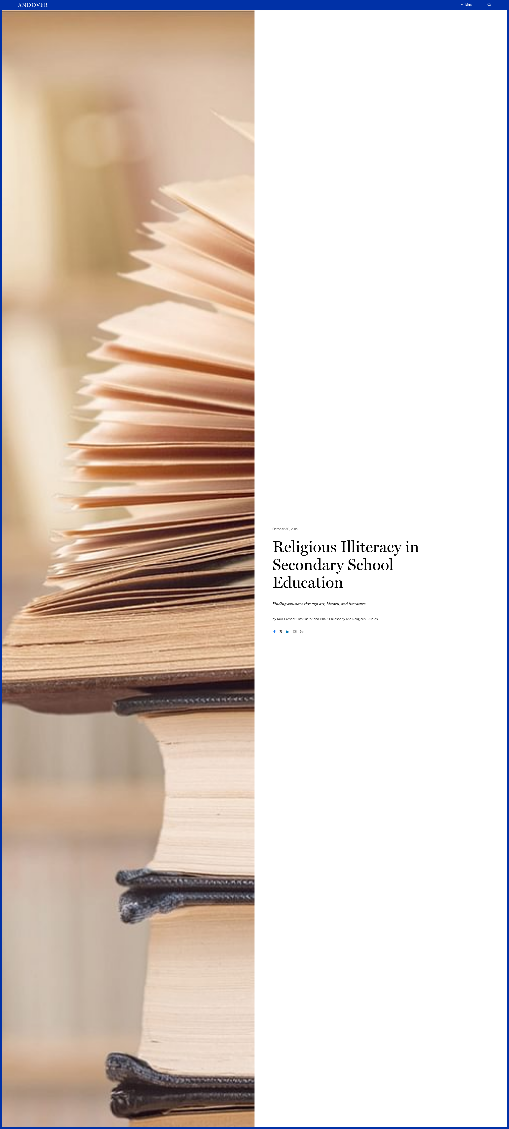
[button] (466, 5)
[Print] (301, 631)
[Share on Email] (294, 631)
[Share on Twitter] (281, 631)
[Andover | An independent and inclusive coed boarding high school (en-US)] (33, 5)
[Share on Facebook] (274, 631)
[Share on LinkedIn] (287, 631)
